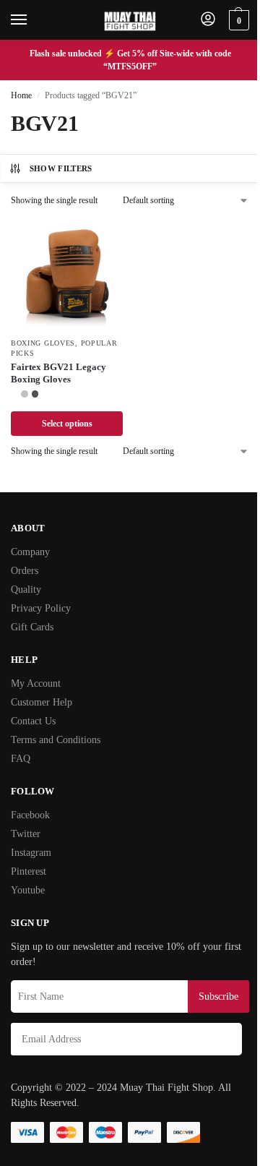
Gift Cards (32, 627)
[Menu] (32, 20)
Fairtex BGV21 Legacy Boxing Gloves (58, 373)
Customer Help (41, 702)
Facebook (30, 815)
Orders (24, 570)
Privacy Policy (41, 608)
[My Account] (208, 20)
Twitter (25, 833)
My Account (36, 683)
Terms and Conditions (55, 739)
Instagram (31, 852)
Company (30, 551)
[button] (237, 20)
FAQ (20, 758)
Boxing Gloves (43, 343)
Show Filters (61, 168)
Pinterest (28, 871)
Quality (26, 589)
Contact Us (33, 721)
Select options (67, 424)
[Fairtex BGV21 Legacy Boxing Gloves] (67, 274)
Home (21, 95)
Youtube (28, 890)
